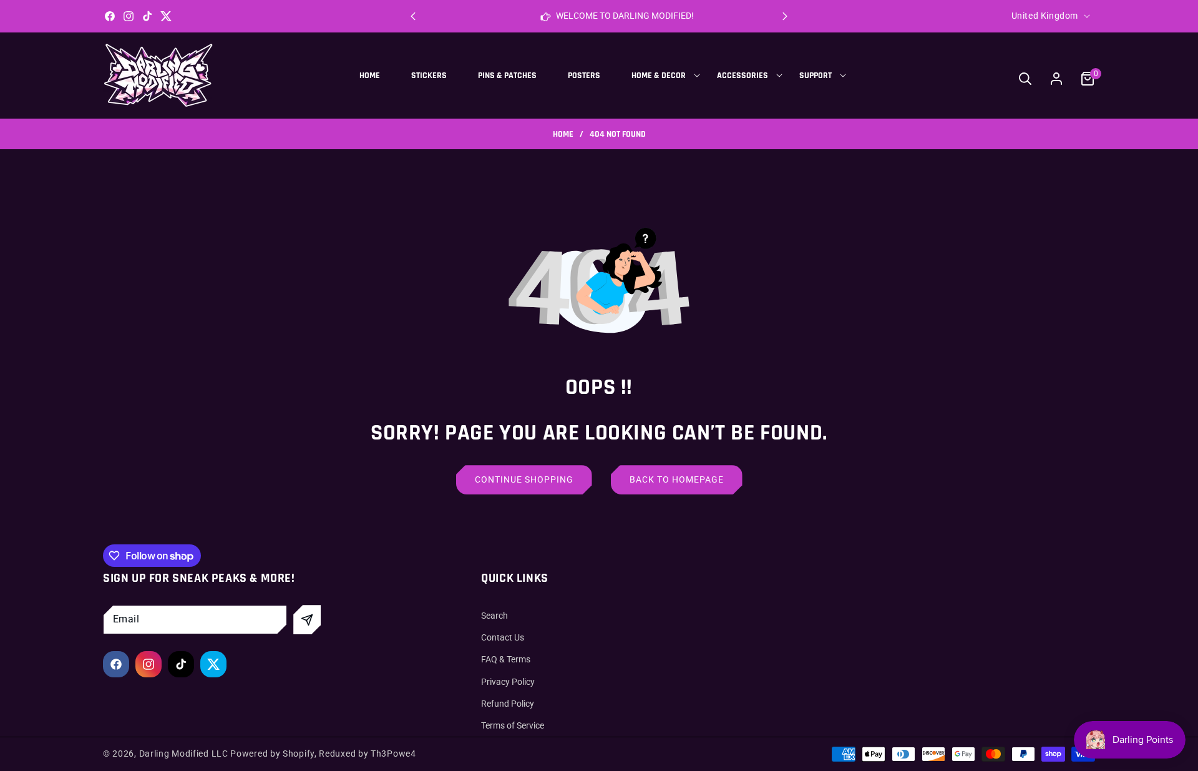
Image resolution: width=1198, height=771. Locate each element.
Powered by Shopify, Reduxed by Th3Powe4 (323, 754)
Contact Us (502, 637)
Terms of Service (512, 725)
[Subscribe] (307, 619)
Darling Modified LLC (183, 754)
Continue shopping (524, 479)
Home (563, 134)
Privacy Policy (508, 682)
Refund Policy (507, 704)
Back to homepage (677, 479)
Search (494, 616)
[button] (784, 16)
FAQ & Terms (505, 660)
